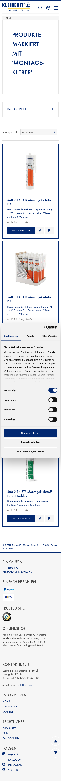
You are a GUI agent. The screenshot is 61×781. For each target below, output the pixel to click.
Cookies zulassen (30, 433)
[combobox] (38, 132)
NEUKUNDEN (10, 568)
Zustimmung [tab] (11, 336)
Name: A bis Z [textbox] (28, 132)
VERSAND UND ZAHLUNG (17, 571)
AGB (5, 733)
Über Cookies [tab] (49, 336)
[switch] (52, 399)
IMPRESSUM (9, 727)
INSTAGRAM (15, 764)
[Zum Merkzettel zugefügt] (49, 230)
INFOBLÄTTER (10, 706)
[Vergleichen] (40, 230)
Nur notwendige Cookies (30, 451)
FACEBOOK (14, 759)
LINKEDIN (13, 754)
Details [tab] (30, 336)
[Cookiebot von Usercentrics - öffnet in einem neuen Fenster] (43, 327)
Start (8, 18)
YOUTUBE (13, 770)
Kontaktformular (24, 685)
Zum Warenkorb (21, 230)
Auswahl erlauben (30, 442)
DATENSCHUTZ (10, 738)
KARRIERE (7, 711)
